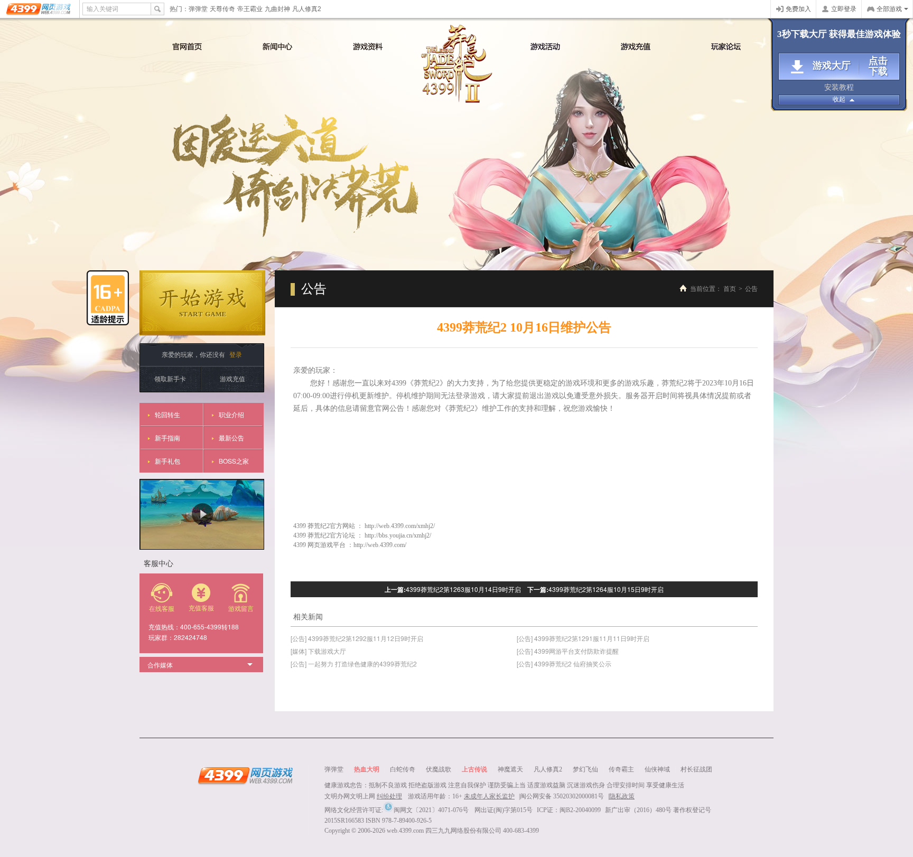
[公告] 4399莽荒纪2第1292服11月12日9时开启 (357, 638)
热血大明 (366, 769)
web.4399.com (405, 830)
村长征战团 (696, 769)
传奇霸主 (621, 769)
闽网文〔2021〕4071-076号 (431, 810)
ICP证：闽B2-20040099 (569, 810)
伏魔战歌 (438, 769)
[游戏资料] (368, 46)
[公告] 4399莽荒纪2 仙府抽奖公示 (564, 663)
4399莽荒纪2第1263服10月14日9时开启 (463, 589)
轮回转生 (167, 414)
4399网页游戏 (39, 9)
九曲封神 (277, 9)
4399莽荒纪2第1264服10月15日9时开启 (606, 589)
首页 (729, 289)
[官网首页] (187, 46)
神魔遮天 (510, 769)
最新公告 (231, 437)
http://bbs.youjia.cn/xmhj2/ (398, 535)
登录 (235, 354)
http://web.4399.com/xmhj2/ (400, 526)
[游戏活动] (545, 46)
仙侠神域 (657, 769)
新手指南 (167, 437)
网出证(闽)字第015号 (503, 810)
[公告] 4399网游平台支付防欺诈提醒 (568, 650)
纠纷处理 (389, 796)
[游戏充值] (636, 46)
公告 (751, 289)
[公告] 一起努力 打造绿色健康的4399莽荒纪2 (354, 663)
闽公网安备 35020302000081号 (562, 796)
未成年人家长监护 (489, 796)
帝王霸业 (250, 9)
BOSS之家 (234, 460)
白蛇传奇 (402, 769)
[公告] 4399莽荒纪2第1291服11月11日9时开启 (583, 638)
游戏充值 (232, 378)
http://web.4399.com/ (379, 545)
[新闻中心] (278, 46)
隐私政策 (622, 796)
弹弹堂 (198, 9)
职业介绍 (231, 414)
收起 (839, 99)
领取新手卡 (170, 378)
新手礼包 (167, 460)
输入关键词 (102, 9)
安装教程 (839, 87)
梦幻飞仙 (585, 769)
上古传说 (474, 769)
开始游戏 (202, 302)
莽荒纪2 (456, 64)
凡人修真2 (306, 9)
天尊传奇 (222, 9)
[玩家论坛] (726, 46)
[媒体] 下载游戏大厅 (318, 650)
